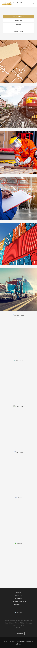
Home (18, 592)
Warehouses (18, 598)
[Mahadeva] (12, 3)
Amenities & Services (18, 601)
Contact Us (18, 604)
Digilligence (18, 644)
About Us (18, 595)
